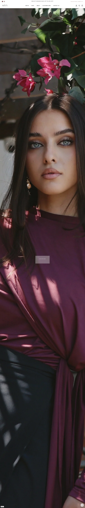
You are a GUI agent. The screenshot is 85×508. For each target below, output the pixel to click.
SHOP (32, 5)
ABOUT (38, 5)
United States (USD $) (76, 1)
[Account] (76, 5)
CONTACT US (56, 5)
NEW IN (27, 5)
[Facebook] (2, 1)
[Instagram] (4, 1)
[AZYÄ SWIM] (4, 5)
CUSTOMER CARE (46, 5)
